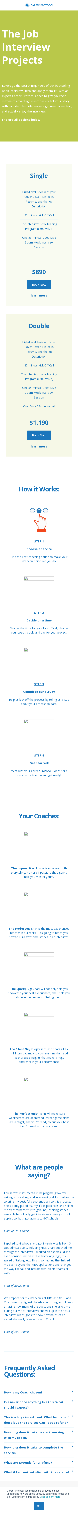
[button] (39, 1392)
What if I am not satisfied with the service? (36, 1472)
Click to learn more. (50, 1496)
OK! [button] (39, 1506)
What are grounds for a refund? (28, 1462)
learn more (39, 295)
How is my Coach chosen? (23, 1392)
